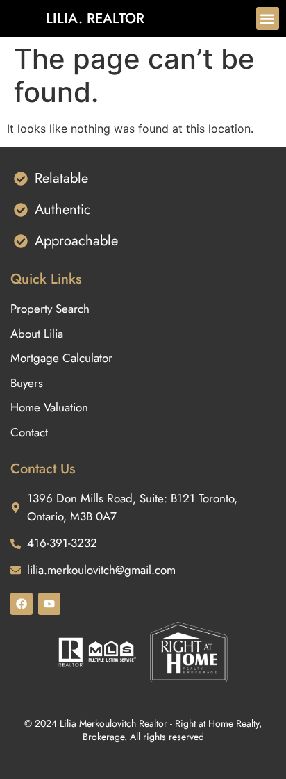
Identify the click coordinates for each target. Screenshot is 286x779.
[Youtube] (49, 604)
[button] (267, 18)
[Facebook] (21, 604)
